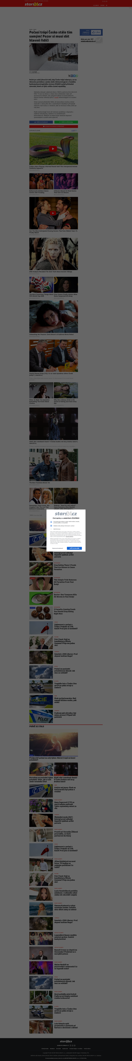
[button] (66, 529)
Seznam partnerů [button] (69, 536)
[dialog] (66, 530)
